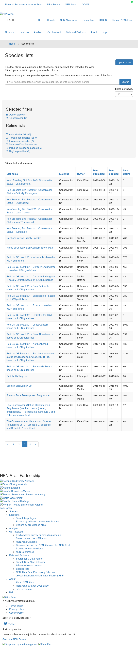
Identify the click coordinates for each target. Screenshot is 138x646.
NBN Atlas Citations (26, 541)
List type (64, 173)
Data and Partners (75, 32)
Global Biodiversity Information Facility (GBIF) (40, 575)
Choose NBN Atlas (122, 20)
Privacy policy (16, 609)
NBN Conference (25, 551)
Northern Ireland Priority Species (24, 238)
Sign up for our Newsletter (30, 548)
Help (104, 32)
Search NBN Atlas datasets (30, 562)
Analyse (38, 32)
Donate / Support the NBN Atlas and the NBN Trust (43, 545)
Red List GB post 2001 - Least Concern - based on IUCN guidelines (28, 326)
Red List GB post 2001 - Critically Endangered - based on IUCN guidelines (31, 268)
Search (125, 81)
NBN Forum (53, 4)
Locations (24, 32)
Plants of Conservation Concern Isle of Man (30, 247)
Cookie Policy (16, 612)
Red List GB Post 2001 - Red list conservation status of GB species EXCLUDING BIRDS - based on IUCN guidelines (31, 357)
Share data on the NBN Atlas (31, 538)
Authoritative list (17, 114)
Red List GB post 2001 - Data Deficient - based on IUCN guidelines (28, 287)
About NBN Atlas (25, 582)
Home (12, 43)
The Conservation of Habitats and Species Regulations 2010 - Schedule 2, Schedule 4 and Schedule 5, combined (30, 425)
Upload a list (124, 62)
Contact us (88, 20)
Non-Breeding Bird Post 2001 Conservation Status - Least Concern (30, 210)
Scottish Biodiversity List (19, 385)
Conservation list (18, 118)
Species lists (22, 568)
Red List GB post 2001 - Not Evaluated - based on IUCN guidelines (28, 345)
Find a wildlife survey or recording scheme (38, 535)
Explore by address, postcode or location (37, 521)
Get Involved (54, 32)
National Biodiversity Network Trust (23, 4)
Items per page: (124, 89)
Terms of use (16, 606)
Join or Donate (24, 589)
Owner (80, 173)
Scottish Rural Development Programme (28, 395)
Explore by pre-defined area (31, 524)
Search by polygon (26, 518)
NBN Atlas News (68, 20)
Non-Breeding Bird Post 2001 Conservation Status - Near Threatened (30, 220)
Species (9, 32)
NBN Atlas (70, 4)
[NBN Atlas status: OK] (132, 2)
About (94, 32)
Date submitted (99, 172)
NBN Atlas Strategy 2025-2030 (32, 585)
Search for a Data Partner (29, 558)
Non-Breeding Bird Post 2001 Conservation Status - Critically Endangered (30, 191)
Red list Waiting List (17, 376)
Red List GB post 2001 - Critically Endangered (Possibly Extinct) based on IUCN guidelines (31, 278)
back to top (6, 508)
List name (12, 173)
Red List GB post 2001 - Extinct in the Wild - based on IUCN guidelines (30, 316)
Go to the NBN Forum (14, 639)
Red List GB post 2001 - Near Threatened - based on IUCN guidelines (30, 335)
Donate (51, 20)
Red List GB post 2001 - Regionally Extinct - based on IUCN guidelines (30, 368)
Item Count (126, 172)
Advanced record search (29, 565)
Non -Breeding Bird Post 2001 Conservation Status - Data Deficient (30, 181)
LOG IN (85, 4)
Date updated (114, 172)
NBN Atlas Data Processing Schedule (36, 572)
